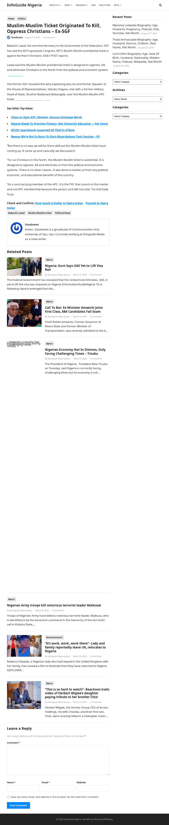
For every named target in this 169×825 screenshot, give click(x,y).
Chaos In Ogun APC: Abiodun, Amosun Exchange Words (46, 117)
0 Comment (49, 37)
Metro (49, 259)
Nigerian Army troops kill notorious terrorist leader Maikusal (54, 605)
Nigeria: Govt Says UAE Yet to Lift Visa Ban (74, 267)
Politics (22, 18)
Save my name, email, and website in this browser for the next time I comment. (55, 796)
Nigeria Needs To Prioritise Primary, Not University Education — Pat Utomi (59, 124)
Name (11, 782)
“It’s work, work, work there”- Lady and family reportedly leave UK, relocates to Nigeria (75, 647)
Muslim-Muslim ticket (40, 212)
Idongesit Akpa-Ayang (59, 274)
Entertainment (54, 637)
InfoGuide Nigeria (24, 5)
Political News (62, 212)
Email (46, 782)
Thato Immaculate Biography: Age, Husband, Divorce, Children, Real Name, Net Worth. (135, 43)
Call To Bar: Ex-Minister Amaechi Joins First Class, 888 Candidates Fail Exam (74, 309)
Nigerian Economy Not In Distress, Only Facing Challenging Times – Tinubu (75, 351)
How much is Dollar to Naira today (59, 203)
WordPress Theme (92, 819)
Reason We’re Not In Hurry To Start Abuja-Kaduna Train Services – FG (55, 136)
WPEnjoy (108, 819)
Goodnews (16, 37)
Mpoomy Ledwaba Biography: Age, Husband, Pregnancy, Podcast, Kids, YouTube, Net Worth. (136, 29)
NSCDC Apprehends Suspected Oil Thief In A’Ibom (43, 130)
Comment (13, 742)
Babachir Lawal (16, 212)
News (11, 18)
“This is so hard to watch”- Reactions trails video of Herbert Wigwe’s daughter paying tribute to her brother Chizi (77, 693)
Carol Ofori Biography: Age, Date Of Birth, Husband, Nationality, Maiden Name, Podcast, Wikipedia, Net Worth (137, 57)
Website (81, 782)
